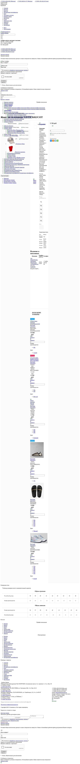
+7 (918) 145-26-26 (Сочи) (42, 1)
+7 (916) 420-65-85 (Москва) (8, 1)
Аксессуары (7, 629)
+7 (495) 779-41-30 (6, 695)
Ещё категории (4, 175)
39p (41, 209)
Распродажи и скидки (9, 181)
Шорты (6, 633)
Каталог (6, 9)
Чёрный (35, 531)
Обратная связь (8, 20)
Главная (6, 8)
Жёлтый (35, 396)
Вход (5, 27)
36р (34, 429)
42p (41, 220)
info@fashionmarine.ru (61, 692)
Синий (35, 352)
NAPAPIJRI (45, 241)
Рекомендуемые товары (10, 182)
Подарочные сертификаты (11, 12)
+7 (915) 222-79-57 (6, 686)
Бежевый (35, 438)
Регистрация (7, 29)
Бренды (6, 11)
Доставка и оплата (9, 15)
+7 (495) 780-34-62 (6, 691)
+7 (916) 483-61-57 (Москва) (24, 1)
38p (41, 205)
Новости (6, 22)
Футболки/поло (8, 632)
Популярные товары (9, 180)
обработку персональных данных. (19, 70)
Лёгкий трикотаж (8, 630)
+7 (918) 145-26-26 (6, 699)
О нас (5, 19)
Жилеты (6, 650)
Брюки (5, 625)
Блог (5, 13)
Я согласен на (15, 70)
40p (41, 213)
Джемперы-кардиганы (10, 649)
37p (34, 481)
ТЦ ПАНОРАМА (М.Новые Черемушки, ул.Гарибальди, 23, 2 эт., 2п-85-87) (34, 263)
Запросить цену (14, 720)
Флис (5, 628)
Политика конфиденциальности (9, 704)
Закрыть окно (4, 90)
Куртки (6, 623)
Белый (35, 578)
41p (41, 216)
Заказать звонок (5, 54)
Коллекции (7, 25)
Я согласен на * (15, 719)
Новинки (6, 178)
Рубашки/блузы (8, 654)
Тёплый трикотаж (8, 651)
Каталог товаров (5, 99)
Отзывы (6, 23)
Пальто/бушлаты (8, 647)
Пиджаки (6, 653)
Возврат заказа (8, 16)
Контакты (6, 18)
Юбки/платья (7, 656)
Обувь (5, 626)
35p (34, 390)
